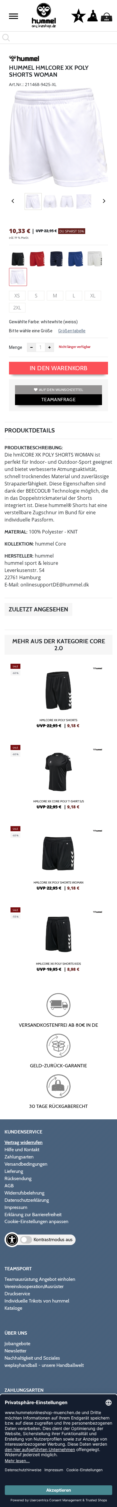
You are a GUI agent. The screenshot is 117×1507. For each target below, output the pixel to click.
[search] (58, 38)
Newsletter (15, 1351)
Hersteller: (19, 556)
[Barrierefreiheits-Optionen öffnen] (12, 1239)
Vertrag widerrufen (23, 1142)
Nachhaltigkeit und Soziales (32, 1358)
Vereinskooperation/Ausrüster (34, 1286)
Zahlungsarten (19, 1157)
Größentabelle (72, 330)
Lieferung (13, 1171)
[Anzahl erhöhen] (49, 347)
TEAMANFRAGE (58, 399)
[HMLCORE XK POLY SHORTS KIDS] (59, 942)
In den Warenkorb (59, 368)
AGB (9, 1186)
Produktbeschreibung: (33, 448)
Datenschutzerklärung (26, 1200)
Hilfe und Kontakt (21, 1149)
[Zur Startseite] (44, 16)
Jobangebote (17, 1343)
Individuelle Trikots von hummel (36, 1301)
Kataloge (13, 1308)
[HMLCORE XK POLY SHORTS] (59, 698)
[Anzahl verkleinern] (31, 347)
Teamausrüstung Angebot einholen (39, 1279)
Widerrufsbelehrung (24, 1193)
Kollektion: (19, 544)
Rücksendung (18, 1178)
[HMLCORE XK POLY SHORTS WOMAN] (59, 860)
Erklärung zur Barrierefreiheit (33, 1214)
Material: (16, 532)
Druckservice (17, 1293)
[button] (13, 16)
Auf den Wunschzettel (61, 389)
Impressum (15, 1207)
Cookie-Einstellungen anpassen (36, 1221)
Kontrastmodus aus (53, 1239)
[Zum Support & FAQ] (78, 15)
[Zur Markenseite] (24, 59)
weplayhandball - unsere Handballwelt (44, 1365)
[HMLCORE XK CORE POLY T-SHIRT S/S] (59, 779)
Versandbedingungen (25, 1164)
